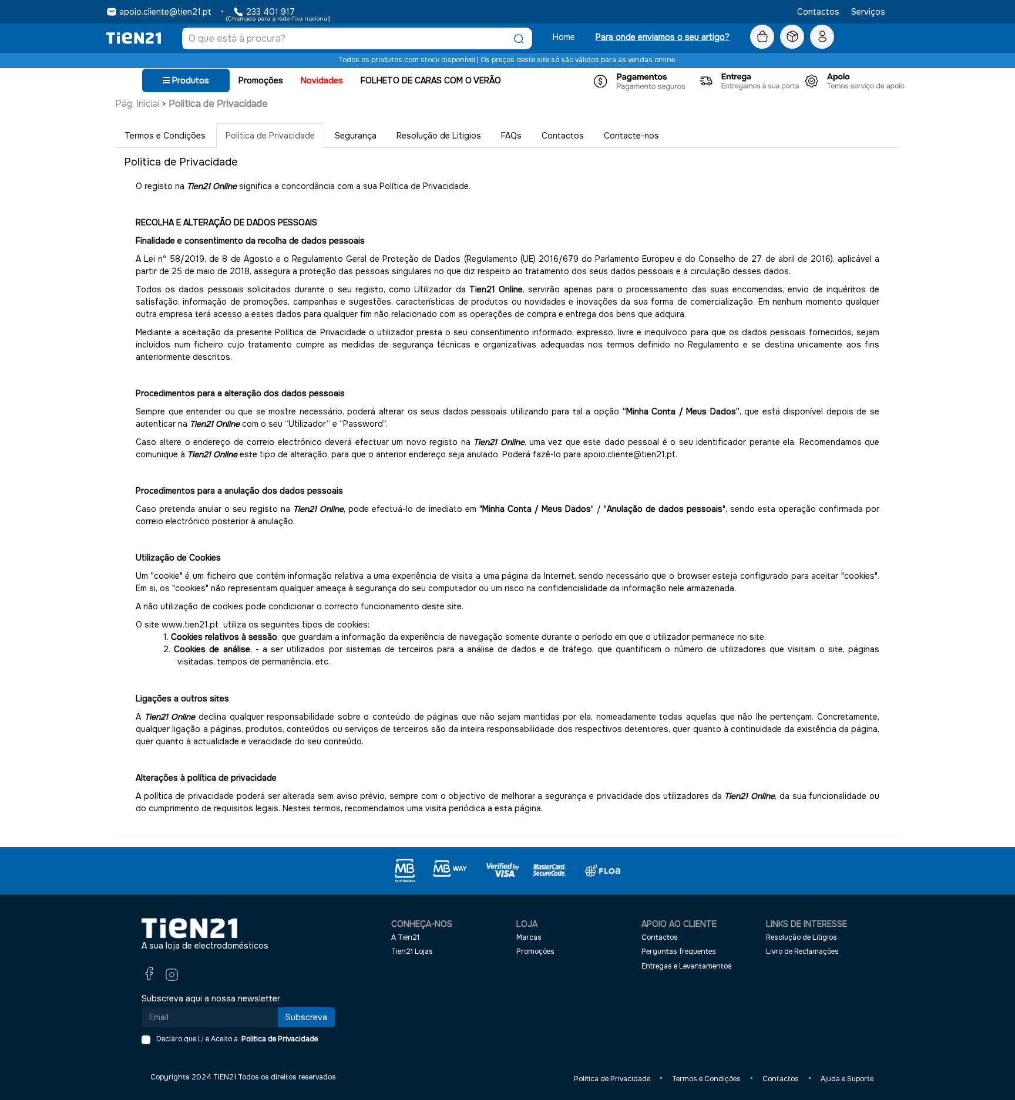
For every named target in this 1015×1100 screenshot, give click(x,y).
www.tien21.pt (190, 624)
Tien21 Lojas (412, 951)
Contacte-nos (631, 135)
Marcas (529, 937)
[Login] (822, 37)
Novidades (322, 80)
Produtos (189, 80)
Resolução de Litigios (438, 135)
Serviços (868, 11)
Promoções (260, 80)
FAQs (511, 135)
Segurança (356, 135)
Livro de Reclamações (802, 951)
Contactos (818, 11)
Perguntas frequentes (678, 951)
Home (564, 37)
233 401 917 (270, 11)
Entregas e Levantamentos (686, 966)
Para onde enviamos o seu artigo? (663, 37)
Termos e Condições (165, 135)
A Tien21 (405, 937)
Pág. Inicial (137, 103)
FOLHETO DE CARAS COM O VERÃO (431, 80)
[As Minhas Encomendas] (792, 37)
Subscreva (306, 1017)
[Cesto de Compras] (762, 37)
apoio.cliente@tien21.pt (165, 11)
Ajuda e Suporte (847, 1079)
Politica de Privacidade (218, 103)
